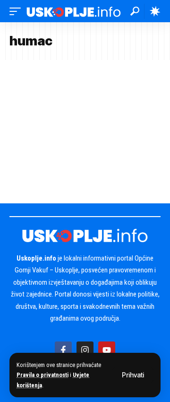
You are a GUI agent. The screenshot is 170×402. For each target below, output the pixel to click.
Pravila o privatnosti (42, 374)
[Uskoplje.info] (74, 11)
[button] (132, 375)
